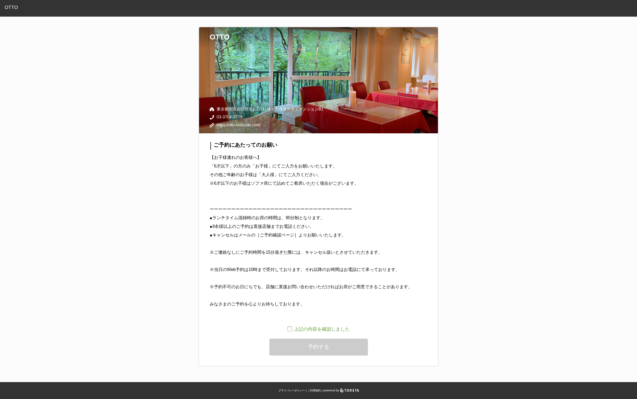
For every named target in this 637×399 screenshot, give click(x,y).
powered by (331, 390)
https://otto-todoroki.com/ (238, 125)
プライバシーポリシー (291, 390)
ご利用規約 (314, 390)
